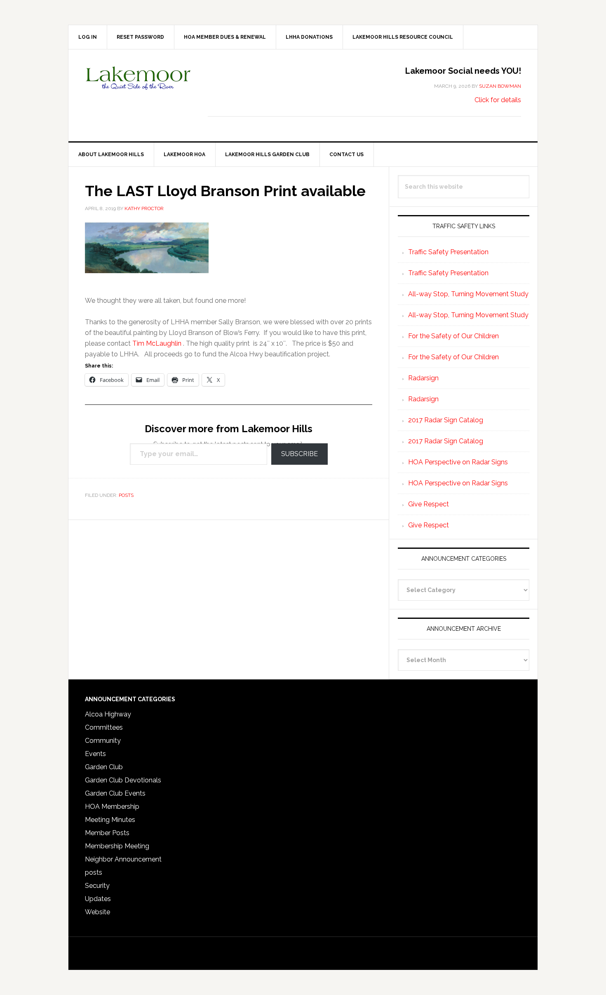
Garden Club (104, 767)
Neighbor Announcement (123, 859)
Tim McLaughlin (156, 343)
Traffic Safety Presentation (448, 252)
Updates (98, 899)
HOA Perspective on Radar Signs (458, 462)
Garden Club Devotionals (123, 780)
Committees (104, 727)
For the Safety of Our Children (453, 336)
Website (97, 912)
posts (126, 495)
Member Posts (107, 833)
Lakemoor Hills (138, 84)
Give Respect (428, 504)
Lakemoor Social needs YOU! (463, 71)
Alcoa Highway (108, 714)
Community (103, 740)
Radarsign (423, 378)
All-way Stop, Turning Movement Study (468, 294)
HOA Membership (112, 806)
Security (97, 886)
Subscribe (299, 454)
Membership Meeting (117, 846)
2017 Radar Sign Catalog (445, 420)
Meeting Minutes (110, 820)
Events (95, 754)
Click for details (497, 100)
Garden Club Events (115, 793)
